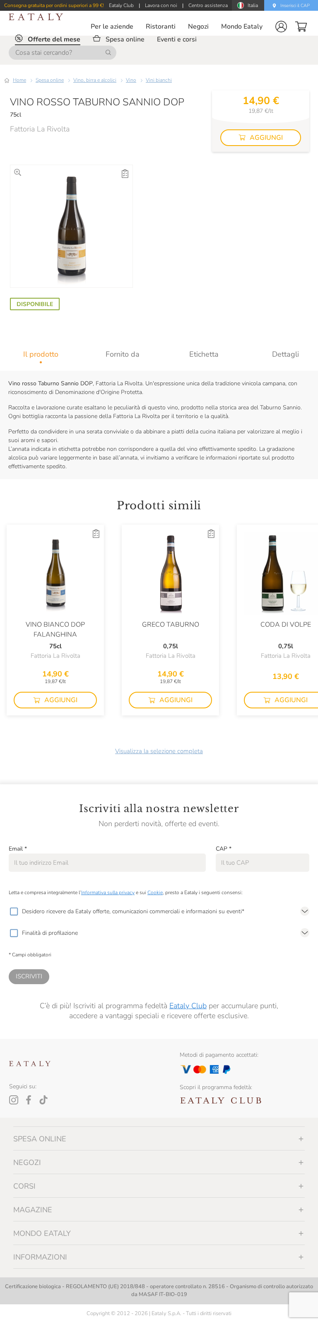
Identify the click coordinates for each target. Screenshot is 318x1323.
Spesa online (50, 80)
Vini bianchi (159, 80)
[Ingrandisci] (17, 172)
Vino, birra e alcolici (94, 80)
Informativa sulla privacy (108, 892)
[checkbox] (14, 912)
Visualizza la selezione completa (159, 751)
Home (19, 80)
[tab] (40, 354)
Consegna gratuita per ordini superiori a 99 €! (54, 5)
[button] (281, 26)
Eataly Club (188, 1006)
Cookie (155, 892)
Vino (131, 80)
